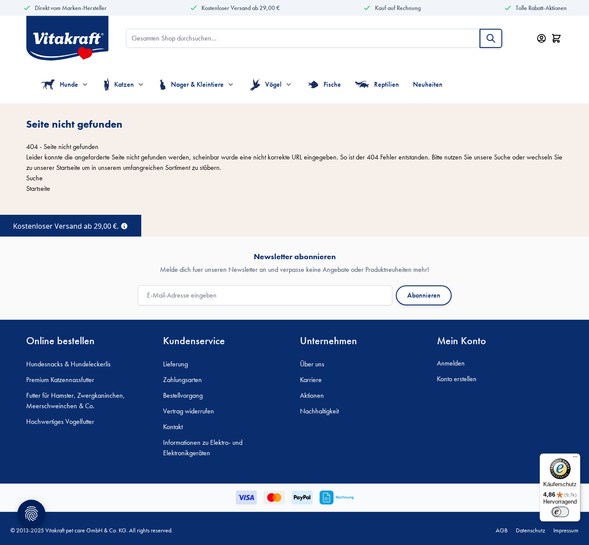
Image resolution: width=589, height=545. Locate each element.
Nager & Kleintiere (197, 84)
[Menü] (575, 459)
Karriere (311, 379)
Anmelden (451, 363)
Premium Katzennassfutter (60, 379)
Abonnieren (423, 295)
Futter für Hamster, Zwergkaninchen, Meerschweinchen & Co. (75, 400)
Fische (332, 84)
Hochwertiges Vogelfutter (60, 421)
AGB (501, 530)
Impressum (566, 530)
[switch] (560, 512)
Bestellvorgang (183, 395)
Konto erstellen (457, 378)
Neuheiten (428, 84)
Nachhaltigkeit (319, 411)
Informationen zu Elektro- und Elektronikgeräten (202, 447)
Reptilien (386, 84)
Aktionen (312, 395)
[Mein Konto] (541, 38)
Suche (502, 157)
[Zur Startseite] (67, 38)
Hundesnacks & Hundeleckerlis (68, 364)
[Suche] (491, 38)
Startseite (68, 167)
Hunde (69, 84)
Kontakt (173, 426)
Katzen (124, 84)
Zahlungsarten (182, 379)
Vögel (273, 84)
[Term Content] (124, 225)
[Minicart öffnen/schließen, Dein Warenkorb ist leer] (556, 38)
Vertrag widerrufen (188, 411)
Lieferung (175, 364)
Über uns (312, 364)
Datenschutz (530, 530)
